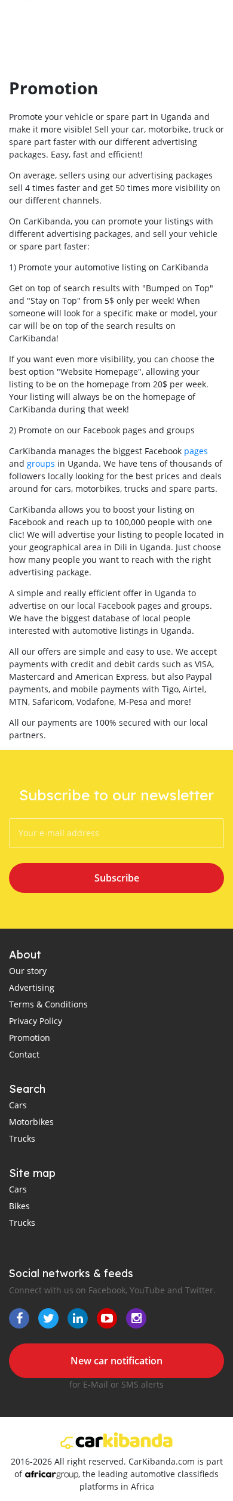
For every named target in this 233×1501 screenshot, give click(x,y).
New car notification (116, 1360)
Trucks (22, 1138)
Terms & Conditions (48, 1004)
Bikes (19, 1206)
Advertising (31, 987)
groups (41, 463)
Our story (28, 970)
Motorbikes (31, 1121)
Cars (18, 1105)
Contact (24, 1054)
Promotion (29, 1037)
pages (196, 451)
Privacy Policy (35, 1021)
